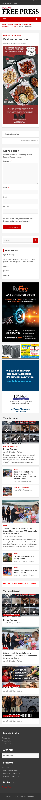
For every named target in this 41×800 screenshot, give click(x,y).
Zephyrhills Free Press (27, 796)
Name (6, 188)
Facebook (5, 767)
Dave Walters (21, 43)
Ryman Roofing (8, 255)
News (15, 469)
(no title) (6, 266)
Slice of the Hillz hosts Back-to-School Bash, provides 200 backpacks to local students (25, 475)
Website (6, 207)
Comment (7, 161)
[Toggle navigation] (4, 19)
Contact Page (6, 787)
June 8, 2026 (18, 490)
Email (5, 197)
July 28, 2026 (7, 452)
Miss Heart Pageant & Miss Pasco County (25, 571)
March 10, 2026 (19, 561)
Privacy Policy (6, 741)
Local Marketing (7, 744)
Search (35, 240)
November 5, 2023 (9, 43)
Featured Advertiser (12, 35)
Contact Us (6, 738)
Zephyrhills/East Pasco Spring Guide (24, 557)
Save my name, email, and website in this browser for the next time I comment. (18, 220)
